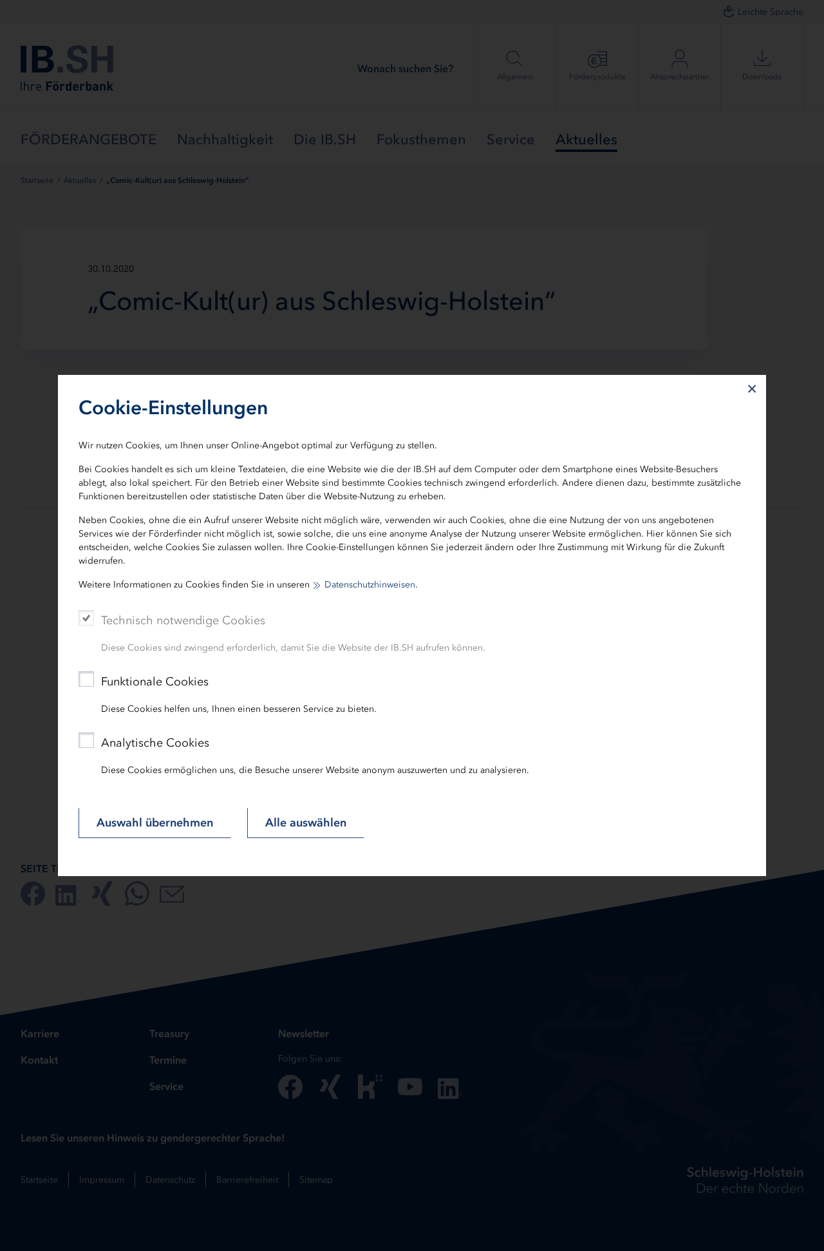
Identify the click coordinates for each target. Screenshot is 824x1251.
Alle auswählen (305, 823)
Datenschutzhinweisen (369, 584)
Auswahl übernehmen (155, 823)
